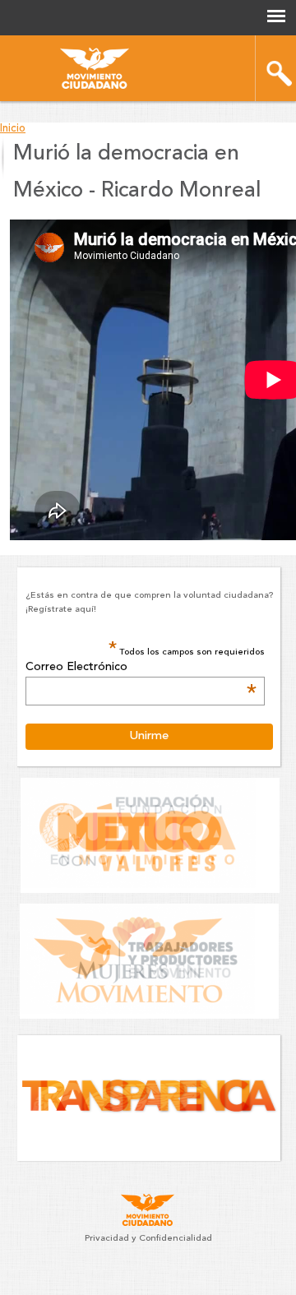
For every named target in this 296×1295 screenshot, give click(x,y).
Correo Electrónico (141, 667)
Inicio (12, 128)
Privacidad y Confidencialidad (148, 1238)
